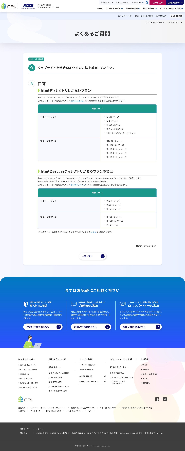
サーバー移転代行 (88, 365)
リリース (145, 378)
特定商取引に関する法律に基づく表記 (137, 408)
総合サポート (148, 8)
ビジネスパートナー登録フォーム (119, 382)
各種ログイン (136, 2)
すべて (144, 365)
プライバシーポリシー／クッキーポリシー (47, 408)
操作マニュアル (77, 100)
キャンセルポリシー (74, 411)
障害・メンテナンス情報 (60, 373)
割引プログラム (118, 373)
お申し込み (158, 2)
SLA (89, 411)
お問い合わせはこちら (37, 326)
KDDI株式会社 (42, 433)
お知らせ (145, 359)
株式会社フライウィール (154, 433)
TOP (147, 22)
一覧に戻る (87, 256)
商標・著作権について (108, 408)
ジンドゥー (40, 429)
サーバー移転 (132, 8)
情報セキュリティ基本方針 (81, 408)
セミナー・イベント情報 (121, 359)
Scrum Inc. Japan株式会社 (131, 433)
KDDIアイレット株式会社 (59, 433)
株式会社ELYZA (78, 433)
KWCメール (24, 374)
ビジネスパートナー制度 (170, 8)
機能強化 (146, 383)
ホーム (100, 8)
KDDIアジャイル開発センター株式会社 (102, 433)
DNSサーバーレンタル (28, 387)
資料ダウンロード (107, 2)
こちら (93, 231)
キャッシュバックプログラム (122, 377)
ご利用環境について (54, 411)
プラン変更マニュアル (59, 391)
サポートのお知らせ (150, 374)
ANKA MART (85, 376)
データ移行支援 (87, 369)
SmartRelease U (88, 381)
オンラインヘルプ (78, 184)
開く (181, 2)
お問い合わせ (174, 2)
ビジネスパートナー (119, 367)
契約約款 (21, 411)
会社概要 (21, 408)
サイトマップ (35, 411)
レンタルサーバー (113, 8)
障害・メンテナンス (122, 2)
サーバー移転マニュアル (60, 386)
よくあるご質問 (173, 22)
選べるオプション (26, 378)
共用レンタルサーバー (28, 365)
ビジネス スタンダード (28, 369)
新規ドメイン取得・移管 (29, 383)
